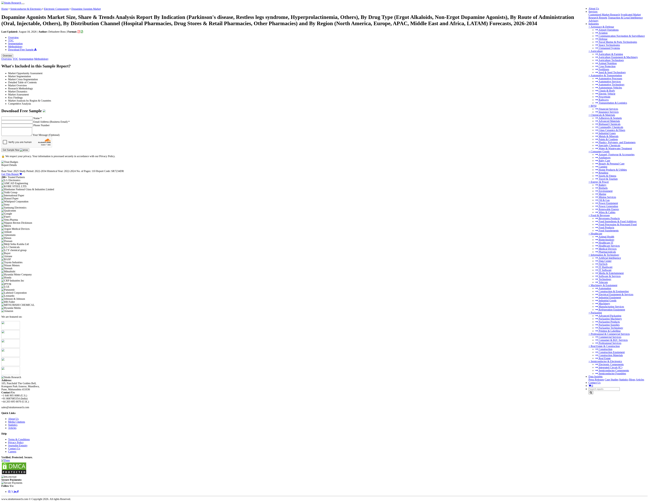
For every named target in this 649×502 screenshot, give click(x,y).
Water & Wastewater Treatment (615, 148)
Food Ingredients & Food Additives (617, 221)
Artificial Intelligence (609, 257)
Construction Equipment (611, 352)
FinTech (602, 264)
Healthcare (596, 233)
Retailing (603, 172)
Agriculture (597, 51)
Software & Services (609, 276)
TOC (11, 40)
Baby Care (604, 160)
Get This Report (10, 174)
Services (592, 11)
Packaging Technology (610, 327)
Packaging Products (609, 321)
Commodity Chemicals (610, 127)
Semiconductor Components (613, 370)
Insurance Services (608, 112)
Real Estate (604, 358)
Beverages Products (609, 218)
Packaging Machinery (610, 318)
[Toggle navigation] (23, 3)
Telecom (603, 282)
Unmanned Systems (609, 48)
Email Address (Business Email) (51, 121)
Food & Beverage (600, 215)
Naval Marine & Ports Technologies (617, 42)
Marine (602, 194)
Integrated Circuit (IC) (610, 367)
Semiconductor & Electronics (606, 361)
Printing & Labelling (609, 330)
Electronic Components (611, 364)
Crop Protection (607, 66)
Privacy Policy (16, 442)
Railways (603, 99)
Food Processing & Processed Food (617, 224)
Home (4, 8)
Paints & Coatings (608, 139)
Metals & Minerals (608, 136)
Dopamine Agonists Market (86, 8)
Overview (13, 37)
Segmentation (15, 43)
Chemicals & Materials (603, 115)
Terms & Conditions (19, 439)
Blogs (632, 379)
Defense (602, 39)
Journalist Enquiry (18, 445)
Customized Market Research (604, 14)
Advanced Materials (609, 121)
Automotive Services (609, 81)
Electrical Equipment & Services (615, 294)
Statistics (623, 379)
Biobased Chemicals (609, 124)
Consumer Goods (600, 151)
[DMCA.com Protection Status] (14, 473)
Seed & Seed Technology (612, 72)
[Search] (590, 392)
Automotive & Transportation (606, 75)
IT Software (604, 270)
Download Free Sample (21, 49)
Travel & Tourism (608, 178)
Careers (12, 451)
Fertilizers (603, 69)
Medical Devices (607, 248)
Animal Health (606, 236)
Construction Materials (610, 355)
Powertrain (604, 96)
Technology (604, 279)
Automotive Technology (611, 84)
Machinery (604, 303)
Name (37, 118)
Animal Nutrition (607, 63)
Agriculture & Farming (610, 54)
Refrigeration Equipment (611, 309)
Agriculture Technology (611, 60)
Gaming (602, 166)
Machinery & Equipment (604, 285)
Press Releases (596, 379)
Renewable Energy (608, 209)
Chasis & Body (606, 90)
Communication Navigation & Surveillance (621, 35)
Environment (605, 191)
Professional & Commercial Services (610, 334)
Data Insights (595, 376)
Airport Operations (608, 29)
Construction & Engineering (613, 291)
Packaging (596, 312)
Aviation (603, 32)
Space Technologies (609, 45)
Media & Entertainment (611, 273)
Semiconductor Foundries (612, 373)
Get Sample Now (11, 150)
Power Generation (608, 206)
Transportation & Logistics (612, 102)
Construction (605, 349)
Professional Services (609, 343)
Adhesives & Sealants (610, 118)
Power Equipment (608, 203)
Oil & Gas (604, 200)
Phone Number (41, 125)
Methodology (15, 46)
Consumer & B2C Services (613, 340)
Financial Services (608, 108)
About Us (593, 8)
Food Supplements (608, 230)
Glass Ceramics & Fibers (611, 130)
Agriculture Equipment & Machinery (618, 57)
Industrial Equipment (609, 297)
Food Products (606, 227)
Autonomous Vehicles (610, 87)
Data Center (604, 261)
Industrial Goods (607, 300)
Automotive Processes (610, 78)
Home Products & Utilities (612, 169)
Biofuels (603, 188)
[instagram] (9, 491)
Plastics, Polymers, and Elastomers (616, 142)
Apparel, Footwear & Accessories (616, 154)
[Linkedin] (15, 491)
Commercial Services (609, 337)
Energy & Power (600, 181)
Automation (604, 288)
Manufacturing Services (611, 306)
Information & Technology (605, 254)
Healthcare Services (609, 245)
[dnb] (5, 460)
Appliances (604, 157)
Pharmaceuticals (607, 251)
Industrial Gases (607, 133)
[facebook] (18, 491)
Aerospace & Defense (602, 26)
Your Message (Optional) (46, 134)
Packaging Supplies (609, 324)
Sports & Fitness (607, 175)
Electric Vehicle (606, 93)
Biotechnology (606, 239)
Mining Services (607, 197)
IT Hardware (605, 267)
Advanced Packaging (609, 315)
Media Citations (16, 421)
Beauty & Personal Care (611, 163)
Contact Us (594, 382)
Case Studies (611, 379)
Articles (640, 379)
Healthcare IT (605, 242)
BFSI (593, 105)
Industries (593, 23)
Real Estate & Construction (605, 346)
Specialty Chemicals (609, 145)
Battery (602, 184)
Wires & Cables (606, 212)
